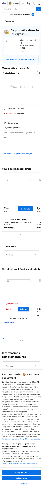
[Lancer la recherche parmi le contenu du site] (38, 9)
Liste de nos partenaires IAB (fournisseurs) (20, 463)
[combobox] (21, 9)
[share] (39, 73)
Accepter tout (21, 472)
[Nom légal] (34, 254)
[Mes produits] (28, 3)
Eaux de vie (9, 21)
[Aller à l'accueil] (4, 3)
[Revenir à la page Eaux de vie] (3, 21)
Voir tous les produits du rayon (20, 59)
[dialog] (21, 428)
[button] (22, 3)
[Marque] (34, 365)
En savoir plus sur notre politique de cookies (21, 439)
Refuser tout (21, 478)
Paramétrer (21, 484)
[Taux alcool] (34, 246)
